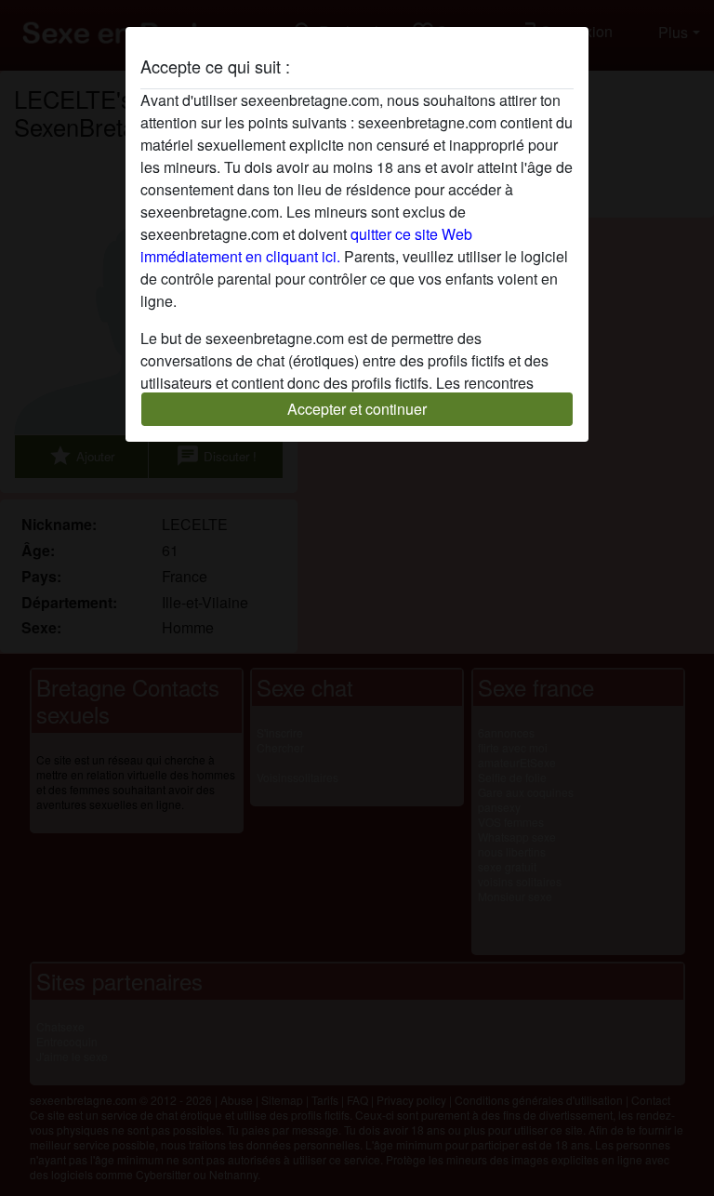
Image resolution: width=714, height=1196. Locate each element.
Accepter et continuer (357, 408)
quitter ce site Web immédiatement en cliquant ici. (306, 245)
